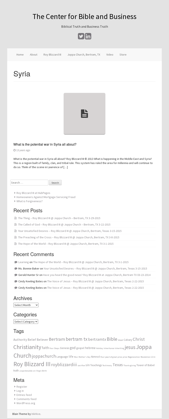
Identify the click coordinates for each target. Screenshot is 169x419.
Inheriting (119, 348)
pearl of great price (113, 357)
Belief (32, 340)
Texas (118, 364)
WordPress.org (25, 403)
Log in (20, 391)
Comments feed (26, 399)
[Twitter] (81, 38)
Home (20, 54)
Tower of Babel (145, 365)
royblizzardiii (64, 364)
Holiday (99, 348)
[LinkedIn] (88, 38)
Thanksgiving (129, 365)
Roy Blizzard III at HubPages (33, 193)
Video (109, 54)
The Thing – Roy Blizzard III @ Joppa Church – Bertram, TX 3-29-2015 (59, 218)
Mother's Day (84, 357)
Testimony (107, 365)
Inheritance (109, 348)
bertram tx (76, 339)
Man (76, 357)
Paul (102, 357)
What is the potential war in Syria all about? (44, 144)
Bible (112, 339)
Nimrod (95, 356)
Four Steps (54, 348)
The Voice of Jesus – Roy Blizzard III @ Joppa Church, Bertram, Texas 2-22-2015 (95, 281)
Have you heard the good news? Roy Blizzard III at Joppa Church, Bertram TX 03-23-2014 (96, 275)
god (73, 347)
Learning (23, 262)
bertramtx (97, 339)
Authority (20, 340)
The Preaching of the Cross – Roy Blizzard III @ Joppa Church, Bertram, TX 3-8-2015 (68, 237)
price (125, 357)
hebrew (90, 348)
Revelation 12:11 (148, 357)
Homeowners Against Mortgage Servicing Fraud (45, 197)
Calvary (128, 340)
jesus (130, 347)
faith (45, 347)
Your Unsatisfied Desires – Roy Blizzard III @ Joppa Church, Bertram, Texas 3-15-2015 (70, 231)
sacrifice (81, 365)
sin (88, 365)
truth (16, 370)
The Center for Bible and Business (84, 16)
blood (120, 340)
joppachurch (44, 356)
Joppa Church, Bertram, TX (83, 54)
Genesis (64, 348)
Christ (139, 339)
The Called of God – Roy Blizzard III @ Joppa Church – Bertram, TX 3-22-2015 (64, 224)
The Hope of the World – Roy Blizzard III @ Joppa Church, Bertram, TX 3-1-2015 (66, 244)
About (33, 54)
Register (21, 386)
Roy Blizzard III (52, 54)
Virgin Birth (41, 370)
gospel (80, 348)
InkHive (36, 414)
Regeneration (134, 357)
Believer (42, 340)
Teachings (96, 365)
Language (62, 356)
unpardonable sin (27, 370)
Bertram (57, 339)
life (71, 356)
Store (123, 54)
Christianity (27, 347)
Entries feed (24, 395)
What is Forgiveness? (29, 201)
